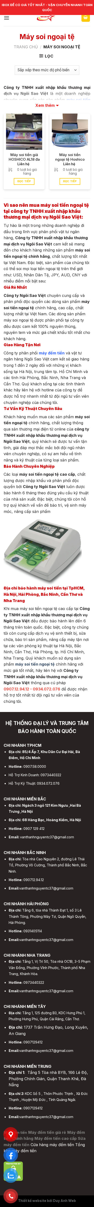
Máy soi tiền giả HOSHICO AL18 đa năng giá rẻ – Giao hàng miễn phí (24, 157)
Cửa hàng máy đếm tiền (52, 1144)
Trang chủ (26, 46)
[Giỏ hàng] (85, 18)
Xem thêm (45, 105)
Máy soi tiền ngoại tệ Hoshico (70, 157)
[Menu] (6, 18)
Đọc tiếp (24, 181)
